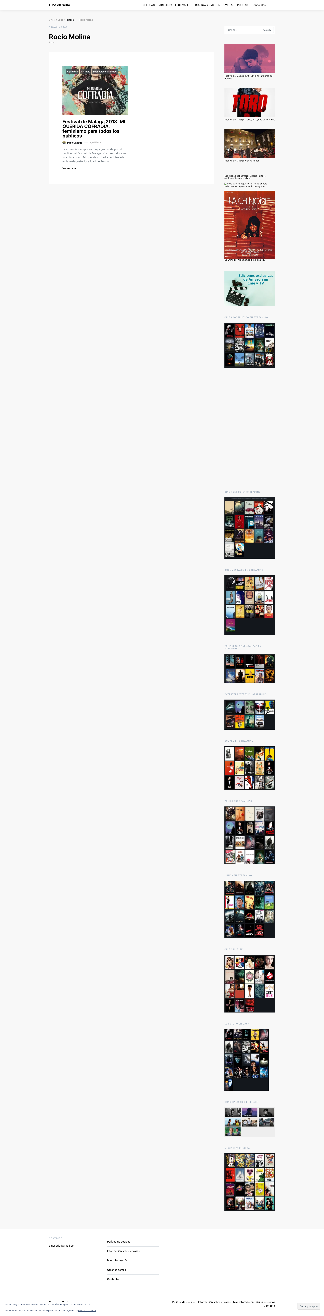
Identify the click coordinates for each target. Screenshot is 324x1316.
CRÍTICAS (149, 5)
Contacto (113, 1279)
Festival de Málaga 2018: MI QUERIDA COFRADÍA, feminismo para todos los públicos (93, 129)
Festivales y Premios (105, 71)
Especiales (259, 5)
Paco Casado (74, 142)
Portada (70, 19)
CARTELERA (164, 5)
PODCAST (243, 5)
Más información (117, 1260)
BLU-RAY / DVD (204, 5)
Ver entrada (69, 168)
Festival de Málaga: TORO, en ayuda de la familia (249, 119)
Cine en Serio (59, 5)
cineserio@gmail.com (62, 1245)
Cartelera (72, 71)
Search (267, 30)
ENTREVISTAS (225, 5)
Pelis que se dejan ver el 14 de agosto (244, 186)
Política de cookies (87, 1310)
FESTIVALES (182, 5)
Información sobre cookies (123, 1251)
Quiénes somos (116, 1269)
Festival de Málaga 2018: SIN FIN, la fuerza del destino (248, 77)
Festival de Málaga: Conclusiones (241, 160)
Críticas (85, 71)
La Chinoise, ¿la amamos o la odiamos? (244, 259)
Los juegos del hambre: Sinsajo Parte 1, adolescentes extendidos (245, 176)
